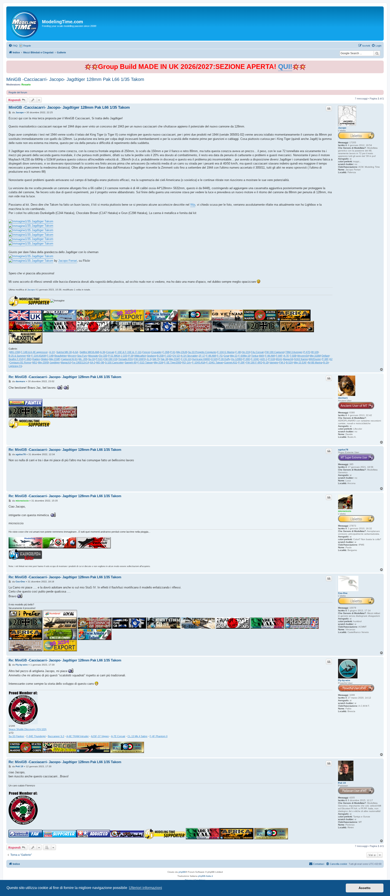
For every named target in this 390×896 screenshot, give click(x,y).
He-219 (246, 352)
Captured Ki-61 (69, 359)
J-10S (124, 355)
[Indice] (24, 23)
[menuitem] (13, 45)
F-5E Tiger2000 (172, 362)
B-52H (289, 362)
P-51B (271, 359)
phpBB (182, 872)
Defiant (325, 355)
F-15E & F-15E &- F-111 (128, 352)
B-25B (160, 355)
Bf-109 (314, 352)
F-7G (220, 355)
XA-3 (92, 362)
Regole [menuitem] (27, 45)
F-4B (238, 352)
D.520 (214, 359)
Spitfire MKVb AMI (89, 352)
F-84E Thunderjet (36, 736)
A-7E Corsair (118, 736)
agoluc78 (343, 449)
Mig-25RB (43, 362)
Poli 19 (342, 783)
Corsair (110, 352)
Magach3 (66, 362)
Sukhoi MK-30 (64, 352)
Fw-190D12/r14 (80, 362)
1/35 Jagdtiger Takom (39, 221)
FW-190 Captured (274, 352)
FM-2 (282, 362)
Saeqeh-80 (131, 362)
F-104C (255, 359)
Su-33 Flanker (16, 736)
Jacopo (342, 128)
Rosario (26, 84)
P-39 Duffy (224, 359)
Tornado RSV (125, 359)
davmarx (343, 398)
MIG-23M (14, 352)
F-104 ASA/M (38, 355)
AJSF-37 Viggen (100, 736)
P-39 (130, 355)
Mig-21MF (54, 359)
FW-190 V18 (110, 359)
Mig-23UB (181, 352)
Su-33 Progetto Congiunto (202, 352)
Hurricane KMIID (201, 359)
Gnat (226, 355)
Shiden (44, 359)
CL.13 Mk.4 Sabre (137, 736)
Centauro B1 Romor (20, 362)
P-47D (306, 352)
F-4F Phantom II (158, 736)
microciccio (344, 511)
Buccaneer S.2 (56, 736)
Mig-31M (158, 362)
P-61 (172, 352)
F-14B (50, 355)
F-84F (279, 355)
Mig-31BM (315, 355)
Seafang (151, 355)
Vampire (273, 362)
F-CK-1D (186, 359)
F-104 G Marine (225, 352)
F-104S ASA (198, 362)
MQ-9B (100, 362)
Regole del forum (18, 92)
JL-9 (148, 359)
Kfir (28, 355)
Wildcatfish (140, 355)
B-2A (326, 362)
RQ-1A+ (186, 362)
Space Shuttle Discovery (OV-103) (27, 729)
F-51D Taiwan (145, 362)
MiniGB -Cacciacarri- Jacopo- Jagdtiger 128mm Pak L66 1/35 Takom (75, 79)
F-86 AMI (211, 355)
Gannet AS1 (230, 362)
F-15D (168, 355)
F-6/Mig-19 (244, 355)
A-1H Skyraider (189, 355)
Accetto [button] (365, 888)
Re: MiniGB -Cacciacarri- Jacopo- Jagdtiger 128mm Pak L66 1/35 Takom (65, 377)
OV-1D (176, 355)
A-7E (286, 355)
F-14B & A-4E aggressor (34, 352)
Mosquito (93, 355)
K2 (331, 359)
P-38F (325, 359)
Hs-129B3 (236, 359)
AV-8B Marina (315, 362)
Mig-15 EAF (300, 362)
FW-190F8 (140, 359)
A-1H (52, 352)
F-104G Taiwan (214, 362)
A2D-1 (263, 359)
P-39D (246, 359)
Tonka (254, 355)
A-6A (75, 352)
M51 (34, 362)
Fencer (146, 352)
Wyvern (72, 355)
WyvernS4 (303, 355)
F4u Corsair (257, 352)
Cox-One (343, 593)
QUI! (285, 66)
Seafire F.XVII (16, 359)
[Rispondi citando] (329, 108)
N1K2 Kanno (301, 359)
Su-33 (91, 359)
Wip (192, 204)
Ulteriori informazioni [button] (145, 888)
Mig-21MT (174, 359)
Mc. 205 (83, 359)
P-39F (241, 362)
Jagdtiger (55, 362)
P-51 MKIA (114, 355)
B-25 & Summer (17, 355)
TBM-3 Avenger (293, 352)
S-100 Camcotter (114, 362)
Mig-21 (233, 355)
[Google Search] (377, 53)
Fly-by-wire (344, 680)
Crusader (156, 352)
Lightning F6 (15, 366)
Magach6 (288, 359)
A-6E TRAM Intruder (77, 736)
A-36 (102, 352)
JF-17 (202, 355)
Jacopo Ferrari (67, 260)
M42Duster (315, 359)
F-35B (165, 352)
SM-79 (156, 359)
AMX (261, 355)
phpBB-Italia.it (205, 876)
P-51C (99, 359)
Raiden (36, 359)
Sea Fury (82, 355)
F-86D (27, 359)
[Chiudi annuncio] (381, 63)
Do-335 (103, 355)
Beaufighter (60, 355)
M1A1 (279, 359)
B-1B (266, 362)
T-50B (293, 355)
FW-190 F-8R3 (254, 362)
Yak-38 (164, 359)
